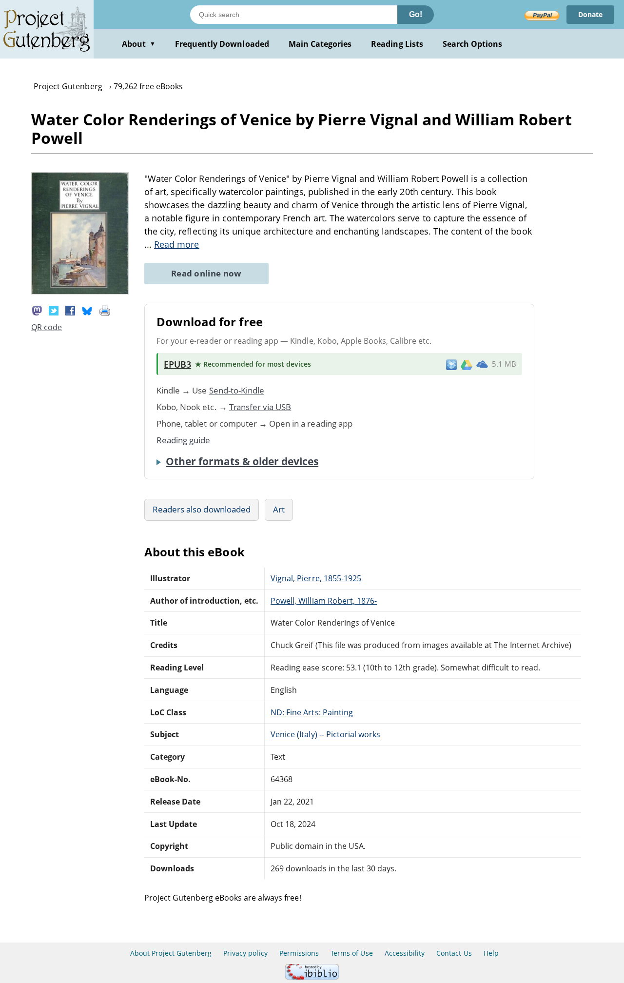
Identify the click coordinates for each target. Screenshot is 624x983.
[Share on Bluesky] (87, 309)
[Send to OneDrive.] (482, 364)
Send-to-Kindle (237, 390)
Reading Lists (397, 44)
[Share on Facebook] (70, 309)
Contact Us (453, 953)
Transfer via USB (260, 407)
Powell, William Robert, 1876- (324, 600)
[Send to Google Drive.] (466, 364)
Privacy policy (245, 953)
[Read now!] (80, 291)
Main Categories (320, 44)
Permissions (299, 953)
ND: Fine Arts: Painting (312, 712)
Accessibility (405, 953)
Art (279, 509)
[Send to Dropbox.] (451, 364)
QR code (46, 327)
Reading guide (183, 440)
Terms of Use (351, 953)
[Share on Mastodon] (37, 309)
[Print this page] (104, 309)
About (139, 44)
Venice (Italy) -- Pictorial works (325, 734)
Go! (415, 14)
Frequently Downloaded (222, 44)
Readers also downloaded (202, 509)
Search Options (473, 44)
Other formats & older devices (242, 461)
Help (491, 953)
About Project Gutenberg (171, 953)
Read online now (206, 273)
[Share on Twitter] (53, 309)
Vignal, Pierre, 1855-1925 (316, 578)
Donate (590, 14)
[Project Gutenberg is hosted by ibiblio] (312, 977)
